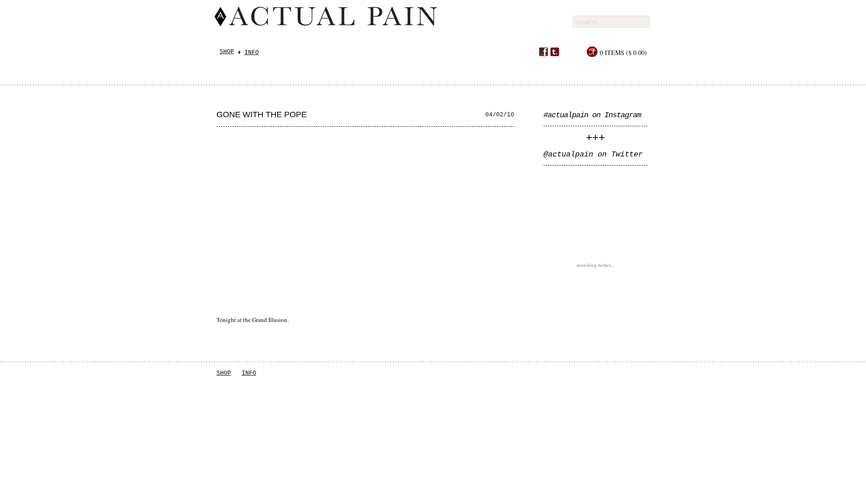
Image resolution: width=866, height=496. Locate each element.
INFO (249, 373)
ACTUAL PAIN (388, 23)
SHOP (223, 373)
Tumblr (554, 51)
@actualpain (568, 154)
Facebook (543, 51)
